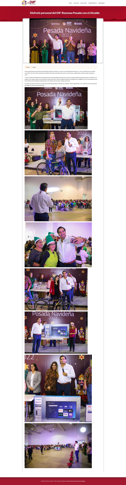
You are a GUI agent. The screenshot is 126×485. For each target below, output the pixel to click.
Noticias (76, 3)
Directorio (83, 3)
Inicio (70, 3)
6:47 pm (34, 67)
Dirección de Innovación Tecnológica (76, 481)
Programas (101, 3)
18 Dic (28, 67)
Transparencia (92, 3)
